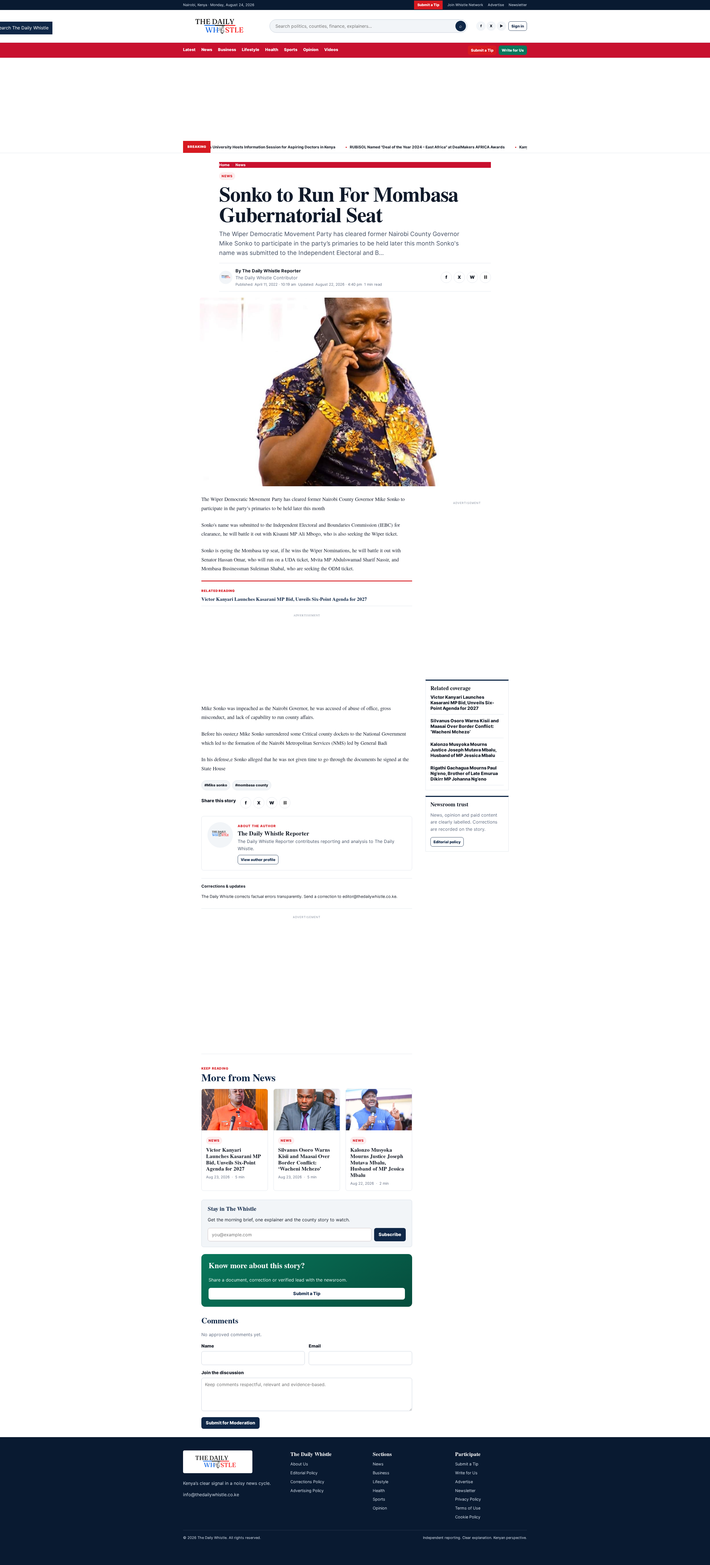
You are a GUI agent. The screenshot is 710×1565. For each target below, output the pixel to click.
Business (227, 49)
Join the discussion (222, 1372)
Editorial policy (447, 842)
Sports (290, 49)
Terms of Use (467, 1508)
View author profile (258, 859)
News (206, 49)
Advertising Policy (307, 1490)
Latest (189, 49)
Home (224, 165)
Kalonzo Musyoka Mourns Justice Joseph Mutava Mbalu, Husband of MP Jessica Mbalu (377, 1162)
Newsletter (518, 5)
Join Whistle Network (465, 5)
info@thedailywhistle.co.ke (211, 1494)
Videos (331, 49)
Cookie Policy (467, 1517)
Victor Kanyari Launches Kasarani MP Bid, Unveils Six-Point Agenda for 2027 (284, 599)
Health (271, 49)
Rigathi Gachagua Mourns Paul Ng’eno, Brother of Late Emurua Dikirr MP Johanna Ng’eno (464, 773)
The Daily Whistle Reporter (271, 271)
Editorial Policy (304, 1472)
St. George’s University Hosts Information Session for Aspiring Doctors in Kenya (231, 147)
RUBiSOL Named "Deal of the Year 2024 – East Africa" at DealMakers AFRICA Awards (395, 147)
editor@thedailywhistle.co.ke (369, 896)
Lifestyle (250, 49)
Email (315, 1346)
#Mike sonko (215, 785)
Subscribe (390, 1234)
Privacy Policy (468, 1499)
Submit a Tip (428, 5)
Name (207, 1346)
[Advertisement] (355, 99)
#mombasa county (251, 785)
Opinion (310, 49)
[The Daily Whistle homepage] (222, 26)
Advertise (496, 5)
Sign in (517, 26)
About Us (299, 1464)
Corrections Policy (307, 1481)
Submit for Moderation (230, 1422)
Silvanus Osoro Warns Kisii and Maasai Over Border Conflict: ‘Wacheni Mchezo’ (304, 1159)
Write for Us (513, 50)
